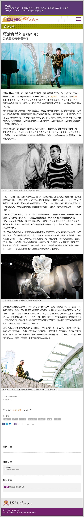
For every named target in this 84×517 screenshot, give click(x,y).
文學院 (57, 419)
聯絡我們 (19, 512)
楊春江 (7, 419)
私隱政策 (32, 512)
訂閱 (6, 487)
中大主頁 (5, 512)
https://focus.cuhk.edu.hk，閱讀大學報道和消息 (24, 11)
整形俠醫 (7, 467)
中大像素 (12, 512)
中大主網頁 (17, 410)
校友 (15, 419)
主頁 (24, 19)
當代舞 (22, 419)
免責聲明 (26, 512)
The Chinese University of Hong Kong (17, 503)
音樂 (75, 97)
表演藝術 (32, 419)
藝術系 (54, 97)
